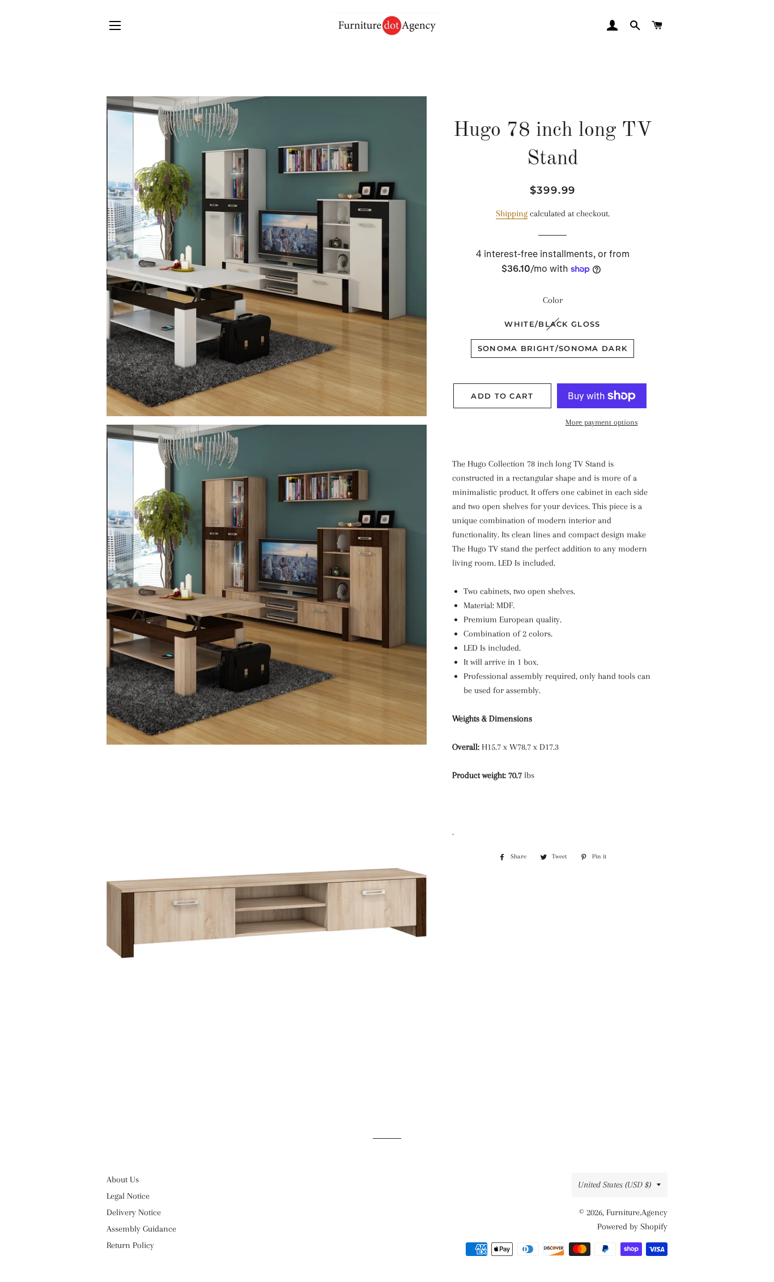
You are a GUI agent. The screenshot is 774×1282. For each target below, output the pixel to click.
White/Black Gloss (552, 323)
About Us (123, 1179)
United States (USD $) (614, 1185)
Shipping (512, 213)
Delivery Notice (134, 1212)
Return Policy (130, 1245)
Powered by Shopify (632, 1226)
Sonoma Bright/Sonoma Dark (553, 348)
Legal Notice (128, 1196)
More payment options (601, 422)
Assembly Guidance (141, 1229)
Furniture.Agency (636, 1212)
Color (553, 300)
